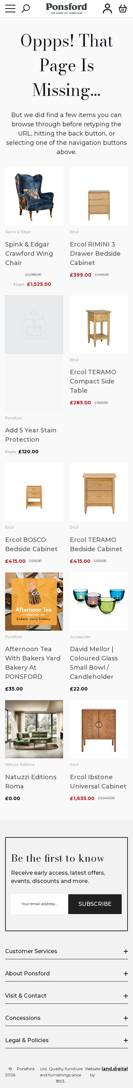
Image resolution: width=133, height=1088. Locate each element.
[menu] (10, 8)
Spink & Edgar (18, 231)
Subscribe (95, 904)
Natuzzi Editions (20, 764)
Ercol (74, 231)
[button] (25, 8)
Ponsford (13, 418)
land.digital (115, 1068)
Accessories (80, 636)
